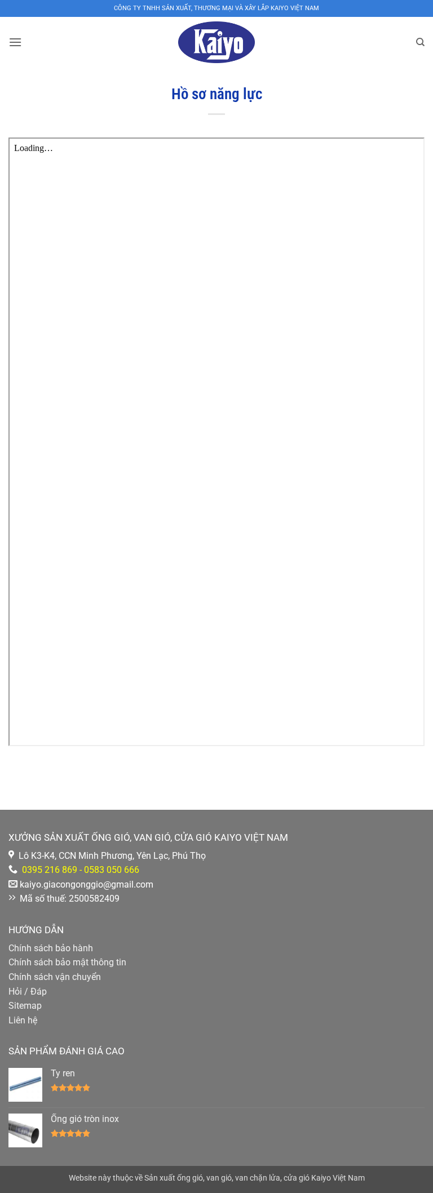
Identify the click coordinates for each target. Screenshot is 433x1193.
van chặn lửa (257, 1178)
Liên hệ (22, 1020)
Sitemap (25, 1005)
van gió (219, 1178)
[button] (15, 42)
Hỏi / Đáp (27, 991)
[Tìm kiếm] (420, 42)
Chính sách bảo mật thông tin (67, 962)
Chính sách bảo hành (50, 948)
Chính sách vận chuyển (54, 977)
